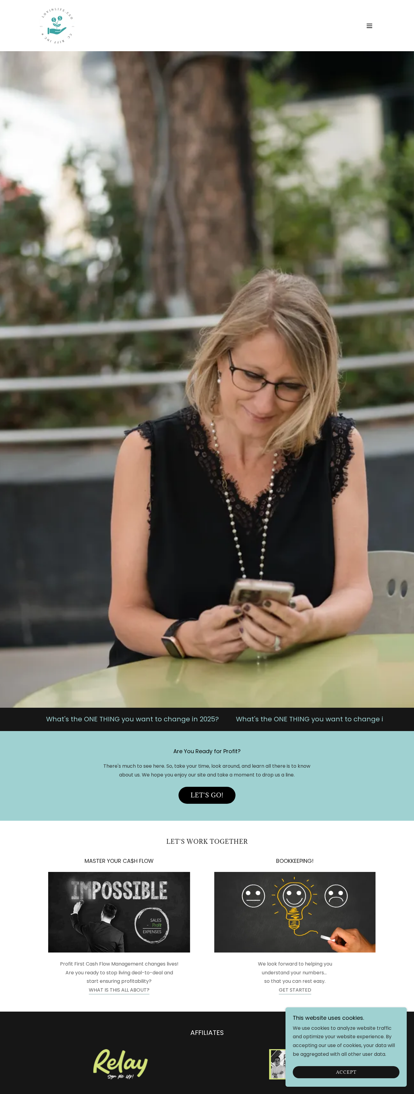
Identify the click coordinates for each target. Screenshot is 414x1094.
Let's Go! (207, 795)
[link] (56, 25)
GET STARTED (295, 989)
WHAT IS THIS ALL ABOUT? (119, 989)
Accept (346, 1072)
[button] (369, 26)
